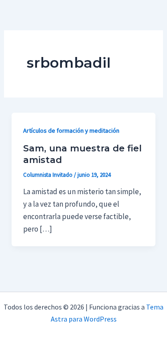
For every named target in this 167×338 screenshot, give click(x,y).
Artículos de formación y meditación (71, 130)
